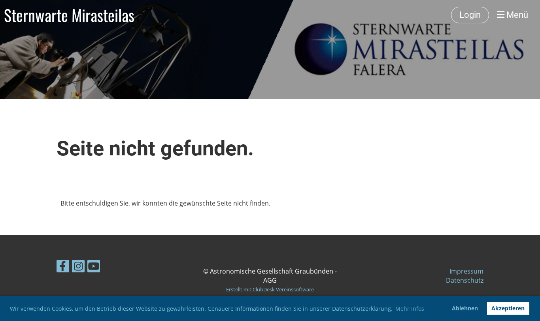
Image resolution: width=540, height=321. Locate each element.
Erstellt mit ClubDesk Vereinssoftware (270, 289)
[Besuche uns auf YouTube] (93, 267)
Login (470, 15)
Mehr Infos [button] (409, 308)
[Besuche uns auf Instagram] (78, 267)
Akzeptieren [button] (508, 308)
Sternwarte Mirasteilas (69, 15)
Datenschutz (464, 280)
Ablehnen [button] (465, 308)
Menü (516, 15)
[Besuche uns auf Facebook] (63, 267)
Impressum (466, 271)
